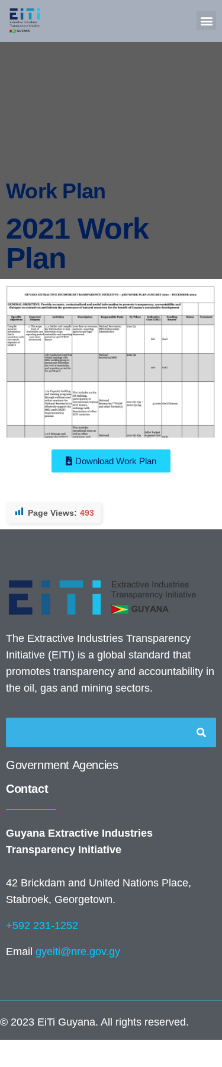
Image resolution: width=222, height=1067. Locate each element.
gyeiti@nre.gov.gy (78, 951)
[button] (206, 20)
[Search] (201, 732)
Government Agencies (62, 765)
